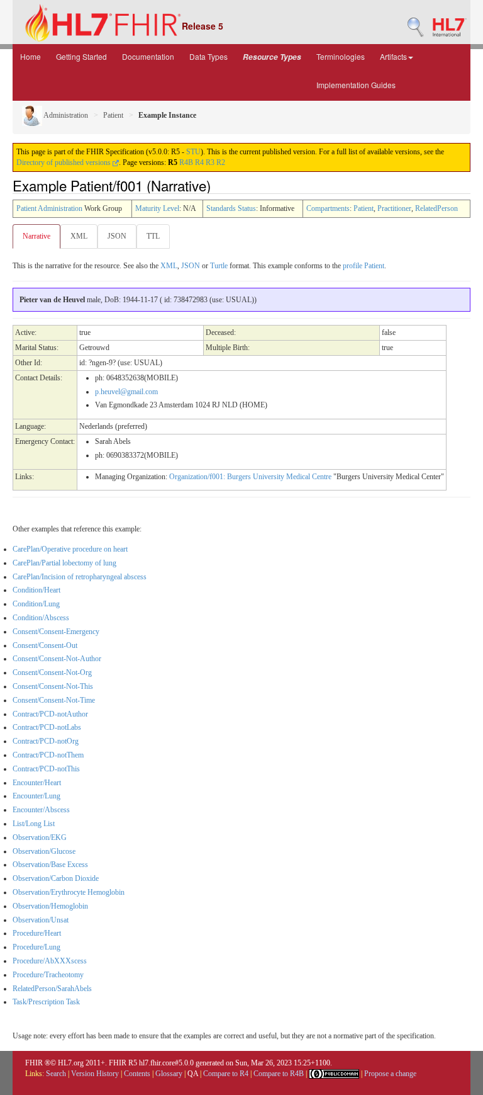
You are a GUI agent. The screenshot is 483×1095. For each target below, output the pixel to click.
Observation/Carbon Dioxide (56, 878)
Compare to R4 (225, 1073)
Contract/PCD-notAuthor (50, 714)
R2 (220, 162)
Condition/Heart (36, 590)
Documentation (148, 56)
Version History (95, 1073)
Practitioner (394, 208)
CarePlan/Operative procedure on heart (70, 549)
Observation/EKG (40, 837)
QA (192, 1073)
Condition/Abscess (41, 617)
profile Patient (363, 265)
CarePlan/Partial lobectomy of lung (64, 563)
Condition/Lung (36, 603)
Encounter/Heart (37, 782)
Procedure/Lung (36, 947)
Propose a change (390, 1073)
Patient (113, 115)
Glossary (168, 1073)
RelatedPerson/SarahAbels (52, 988)
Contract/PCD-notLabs (47, 727)
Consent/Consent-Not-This (53, 686)
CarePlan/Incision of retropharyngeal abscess (80, 576)
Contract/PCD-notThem (48, 755)
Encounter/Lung (36, 795)
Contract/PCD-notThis (46, 768)
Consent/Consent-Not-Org (52, 672)
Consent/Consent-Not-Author (57, 658)
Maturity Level (157, 208)
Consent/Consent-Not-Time (54, 700)
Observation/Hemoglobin (50, 906)
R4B (186, 162)
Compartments (328, 208)
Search (56, 1073)
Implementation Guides (356, 84)
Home (30, 56)
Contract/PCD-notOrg (46, 741)
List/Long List (34, 823)
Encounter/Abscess (41, 809)
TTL (153, 236)
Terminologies (340, 56)
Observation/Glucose (44, 851)
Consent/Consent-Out (45, 645)
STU (193, 151)
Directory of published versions (64, 162)
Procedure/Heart (37, 933)
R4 (199, 162)
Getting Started (81, 56)
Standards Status (231, 208)
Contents (137, 1073)
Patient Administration (49, 208)
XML (78, 236)
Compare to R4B (278, 1073)
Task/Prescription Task (46, 1001)
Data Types (208, 56)
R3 (210, 162)
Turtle (219, 265)
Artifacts (393, 56)
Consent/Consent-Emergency (56, 631)
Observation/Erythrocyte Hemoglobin (69, 892)
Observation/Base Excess (50, 864)
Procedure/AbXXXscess (50, 960)
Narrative (36, 236)
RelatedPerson (436, 208)
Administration (65, 115)
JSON (117, 236)
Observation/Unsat (41, 920)
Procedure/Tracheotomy (48, 974)
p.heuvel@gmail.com (126, 391)
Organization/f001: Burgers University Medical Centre (250, 476)
